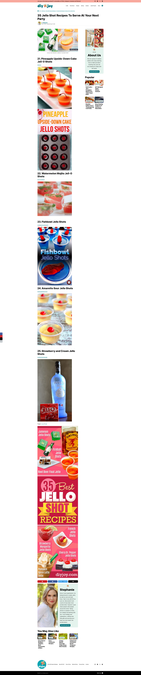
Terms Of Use (68, 664)
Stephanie (45, 22)
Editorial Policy (75, 664)
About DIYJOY (61, 664)
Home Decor (72, 5)
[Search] (102, 5)
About (99, 5)
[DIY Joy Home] (45, 6)
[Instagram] (95, 1)
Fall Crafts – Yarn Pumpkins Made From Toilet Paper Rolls (89, 90)
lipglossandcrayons (42, 291)
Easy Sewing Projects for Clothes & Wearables (99, 106)
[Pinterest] (102, 1)
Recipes (77, 5)
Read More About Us (94, 71)
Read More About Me (65, 625)
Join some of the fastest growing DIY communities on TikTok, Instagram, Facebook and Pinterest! (59, 1)
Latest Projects (93, 5)
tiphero (39, 65)
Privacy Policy (81, 664)
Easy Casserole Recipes (52, 642)
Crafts (67, 5)
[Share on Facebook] (1, 334)
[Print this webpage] (1, 341)
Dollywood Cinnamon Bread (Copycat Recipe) (73, 643)
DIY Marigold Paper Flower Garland (99, 89)
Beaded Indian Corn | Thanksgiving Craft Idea (90, 106)
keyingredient (41, 179)
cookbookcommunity (42, 225)
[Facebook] (97, 1)
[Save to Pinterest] (1, 336)
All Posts (43, 10)
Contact (87, 664)
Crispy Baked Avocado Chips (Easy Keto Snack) (63, 643)
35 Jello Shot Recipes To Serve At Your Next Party (65, 10)
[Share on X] (1, 339)
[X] (100, 1)
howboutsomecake (42, 357)
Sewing (82, 5)
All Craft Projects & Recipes (51, 10)
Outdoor (87, 5)
